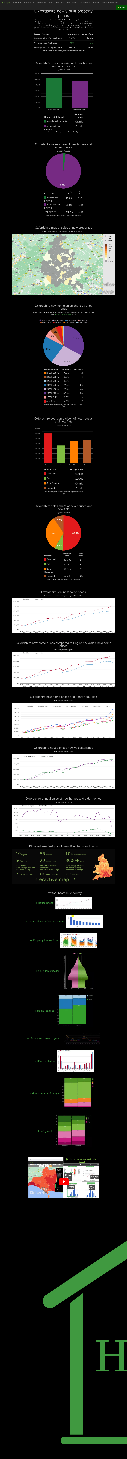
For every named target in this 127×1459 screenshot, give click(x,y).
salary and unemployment (110, 2)
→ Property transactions (45, 940)
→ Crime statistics (45, 1061)
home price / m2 (29, 2)
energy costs (60, 2)
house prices (17, 2)
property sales (42, 2)
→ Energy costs (45, 1131)
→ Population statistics (47, 971)
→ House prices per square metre (45, 921)
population (96, 2)
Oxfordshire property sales (62, 314)
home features (85, 2)
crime (51, 2)
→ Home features (45, 1010)
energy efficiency (72, 2)
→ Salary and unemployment (45, 1038)
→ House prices (45, 903)
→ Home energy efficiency (45, 1093)
